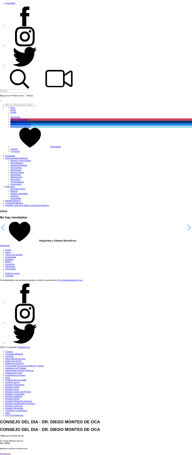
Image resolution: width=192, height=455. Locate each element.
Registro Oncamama (14, 385)
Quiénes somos (12, 273)
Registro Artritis (12, 387)
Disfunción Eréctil (18, 122)
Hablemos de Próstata (20, 124)
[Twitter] (24, 66)
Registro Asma (12, 389)
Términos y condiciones (16, 411)
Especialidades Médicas (16, 158)
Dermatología (16, 163)
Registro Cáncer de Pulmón (18, 392)
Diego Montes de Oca (15, 359)
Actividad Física (17, 189)
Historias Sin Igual (13, 373)
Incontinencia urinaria (15, 375)
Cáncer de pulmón (13, 255)
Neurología (15, 175)
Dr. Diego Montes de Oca (70, 280)
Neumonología (17, 172)
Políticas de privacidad (15, 380)
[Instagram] (24, 46)
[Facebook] (24, 25)
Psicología (15, 179)
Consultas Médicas (14, 203)
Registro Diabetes (13, 396)
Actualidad (10, 3)
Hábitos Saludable (19, 194)
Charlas (14, 149)
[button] (1, 100)
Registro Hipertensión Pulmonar (20, 403)
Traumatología (17, 182)
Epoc (12, 108)
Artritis (8, 250)
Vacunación (15, 184)
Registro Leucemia (14, 406)
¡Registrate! (55, 147)
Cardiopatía (10, 257)
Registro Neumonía (14, 408)
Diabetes (9, 259)
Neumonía (15, 117)
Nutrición (14, 196)
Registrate (5, 246)
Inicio (7, 378)
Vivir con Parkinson (19, 119)
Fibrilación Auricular (14, 363)
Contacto (9, 276)
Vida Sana (10, 186)
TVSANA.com (23, 347)
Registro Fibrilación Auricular (18, 401)
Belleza (14, 191)
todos (7, 413)
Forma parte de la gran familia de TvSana (24, 366)
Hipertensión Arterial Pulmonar (19, 370)
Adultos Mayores (13, 201)
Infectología (15, 170)
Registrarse (5, 454)
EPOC (8, 262)
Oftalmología (16, 177)
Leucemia (9, 264)
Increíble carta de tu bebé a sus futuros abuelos (27, 205)
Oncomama (10, 269)
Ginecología (16, 168)
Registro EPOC (12, 399)
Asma (13, 110)
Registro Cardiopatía (14, 394)
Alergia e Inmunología (20, 161)
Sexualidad (15, 198)
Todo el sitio (18, 96)
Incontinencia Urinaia (20, 126)
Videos (30, 96)
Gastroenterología (18, 165)
